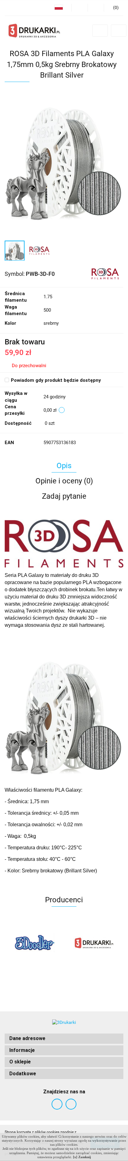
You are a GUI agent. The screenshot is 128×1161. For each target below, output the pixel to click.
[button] (64, 1039)
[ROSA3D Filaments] (105, 273)
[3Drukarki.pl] (93, 942)
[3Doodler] (34, 942)
